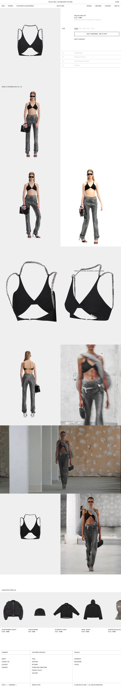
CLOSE (117, 2)
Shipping (35, 662)
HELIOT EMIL (60, 6)
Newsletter (36, 685)
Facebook (77, 659)
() (116, 6)
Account (35, 673)
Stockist (5, 664)
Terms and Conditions (39, 667)
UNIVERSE (98, 6)
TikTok (76, 664)
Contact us (5, 662)
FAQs (33, 659)
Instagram (77, 662)
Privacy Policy (37, 670)
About (4, 659)
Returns (35, 664)
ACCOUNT (108, 6)
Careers (5, 667)
